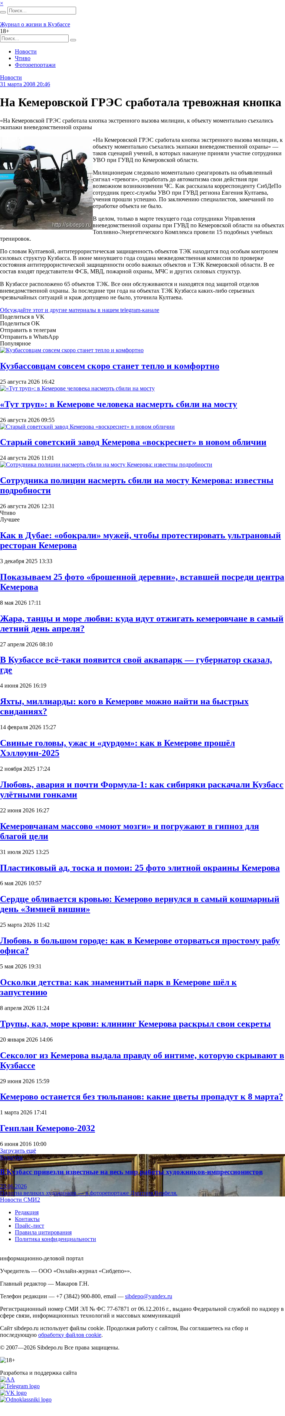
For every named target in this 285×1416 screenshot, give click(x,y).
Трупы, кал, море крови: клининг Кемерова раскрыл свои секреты (135, 1024)
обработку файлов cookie (69, 1335)
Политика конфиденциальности (55, 1239)
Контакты (27, 1219)
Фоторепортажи (35, 65)
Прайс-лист (29, 1225)
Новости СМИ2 (20, 1199)
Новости (26, 51)
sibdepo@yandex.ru (148, 1296)
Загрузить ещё (18, 1150)
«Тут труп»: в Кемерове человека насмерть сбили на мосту (118, 404)
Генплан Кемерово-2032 (47, 1128)
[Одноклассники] (26, 1399)
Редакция (27, 1212)
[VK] (13, 1393)
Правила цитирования (43, 1232)
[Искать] (3, 12)
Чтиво (22, 58)
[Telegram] (20, 1386)
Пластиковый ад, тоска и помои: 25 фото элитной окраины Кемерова (140, 868)
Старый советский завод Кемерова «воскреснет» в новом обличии (133, 442)
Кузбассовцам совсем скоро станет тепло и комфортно (109, 366)
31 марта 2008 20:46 (25, 84)
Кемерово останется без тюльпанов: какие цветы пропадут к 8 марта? (141, 1096)
